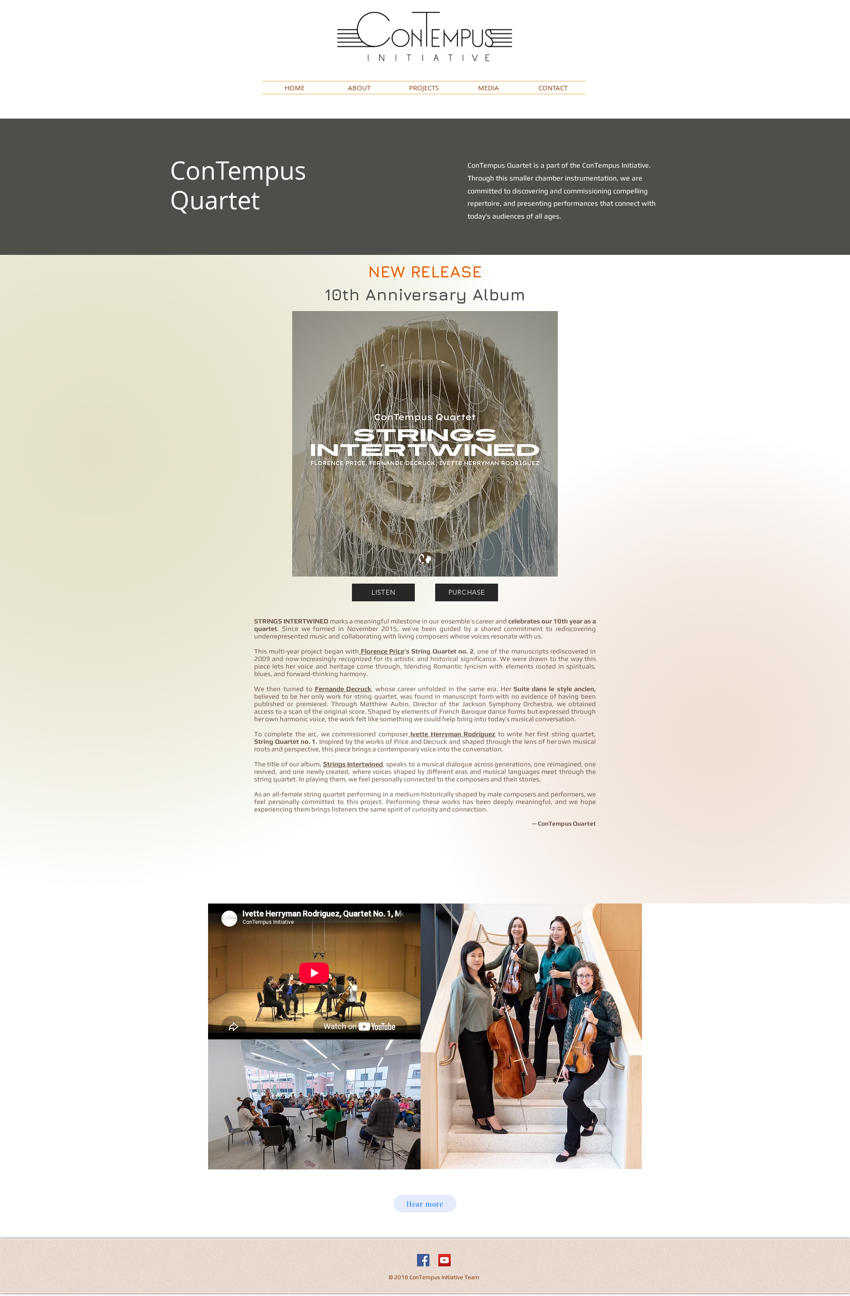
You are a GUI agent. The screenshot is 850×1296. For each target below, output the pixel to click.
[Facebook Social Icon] (423, 1260)
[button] (423, 87)
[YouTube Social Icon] (444, 1260)
